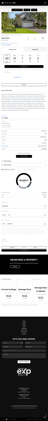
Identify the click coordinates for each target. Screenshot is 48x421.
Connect (24, 334)
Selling (24, 326)
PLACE (36, 405)
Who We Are (24, 332)
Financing (24, 328)
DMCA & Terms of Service (37, 419)
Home (24, 321)
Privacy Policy (29, 419)
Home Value (24, 330)
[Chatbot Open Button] (44, 417)
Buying (24, 324)
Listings (24, 323)
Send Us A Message (24, 361)
